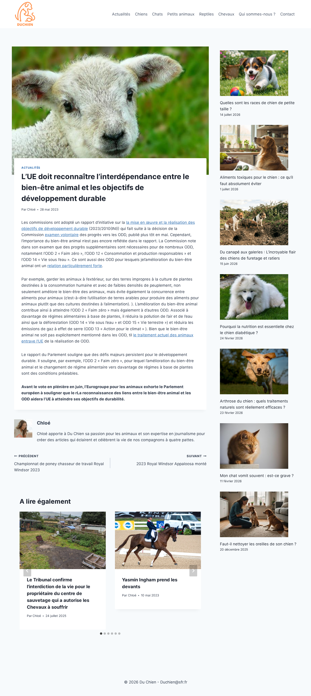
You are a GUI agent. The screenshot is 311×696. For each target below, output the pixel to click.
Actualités (121, 14)
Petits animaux (180, 14)
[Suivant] (193, 570)
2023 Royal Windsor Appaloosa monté (171, 460)
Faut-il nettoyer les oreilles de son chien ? (258, 544)
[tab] (101, 633)
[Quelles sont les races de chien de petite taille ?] (258, 73)
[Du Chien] (25, 14)
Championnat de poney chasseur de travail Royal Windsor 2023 (59, 463)
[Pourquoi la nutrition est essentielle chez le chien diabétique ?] (258, 297)
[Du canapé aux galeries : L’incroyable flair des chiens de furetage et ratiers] (258, 222)
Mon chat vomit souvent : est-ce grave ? (257, 475)
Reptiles (206, 14)
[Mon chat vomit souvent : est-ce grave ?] (258, 446)
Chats (157, 14)
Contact (287, 14)
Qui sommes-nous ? (257, 14)
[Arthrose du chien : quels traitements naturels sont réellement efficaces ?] (258, 371)
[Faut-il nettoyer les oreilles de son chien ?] (258, 514)
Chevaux (226, 14)
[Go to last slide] (27, 570)
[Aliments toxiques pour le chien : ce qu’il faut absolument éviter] (258, 147)
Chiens (141, 14)
